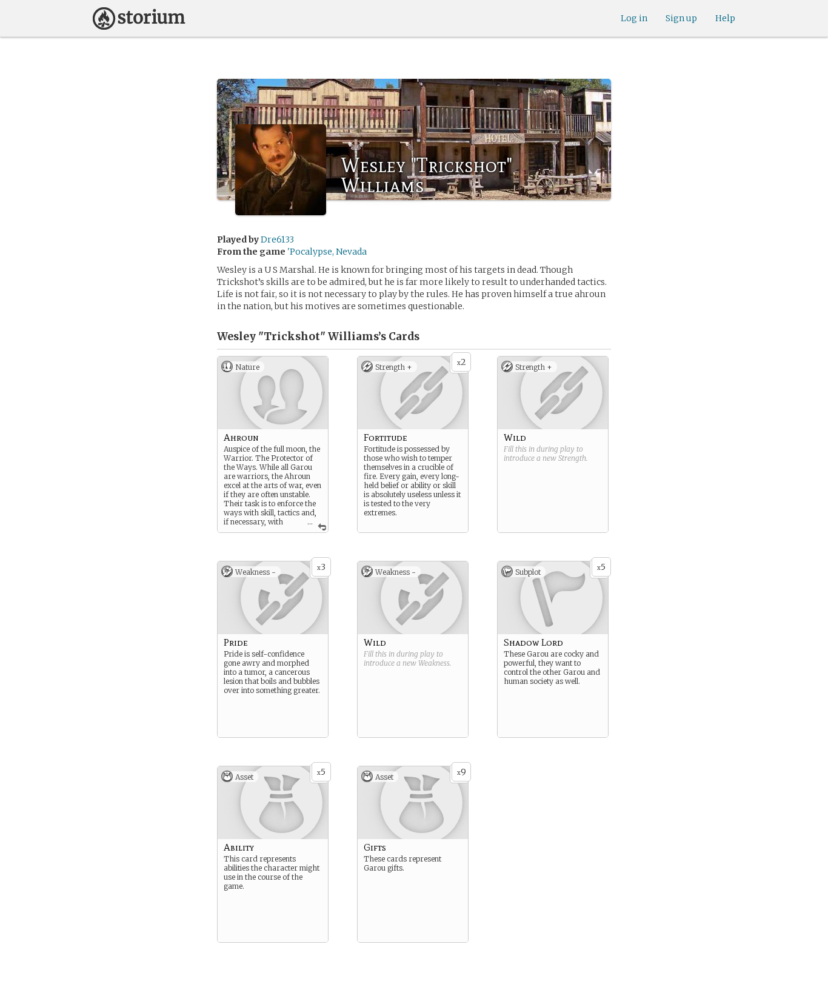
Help (725, 18)
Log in (634, 18)
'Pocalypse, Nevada (327, 251)
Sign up (681, 18)
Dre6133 (277, 239)
